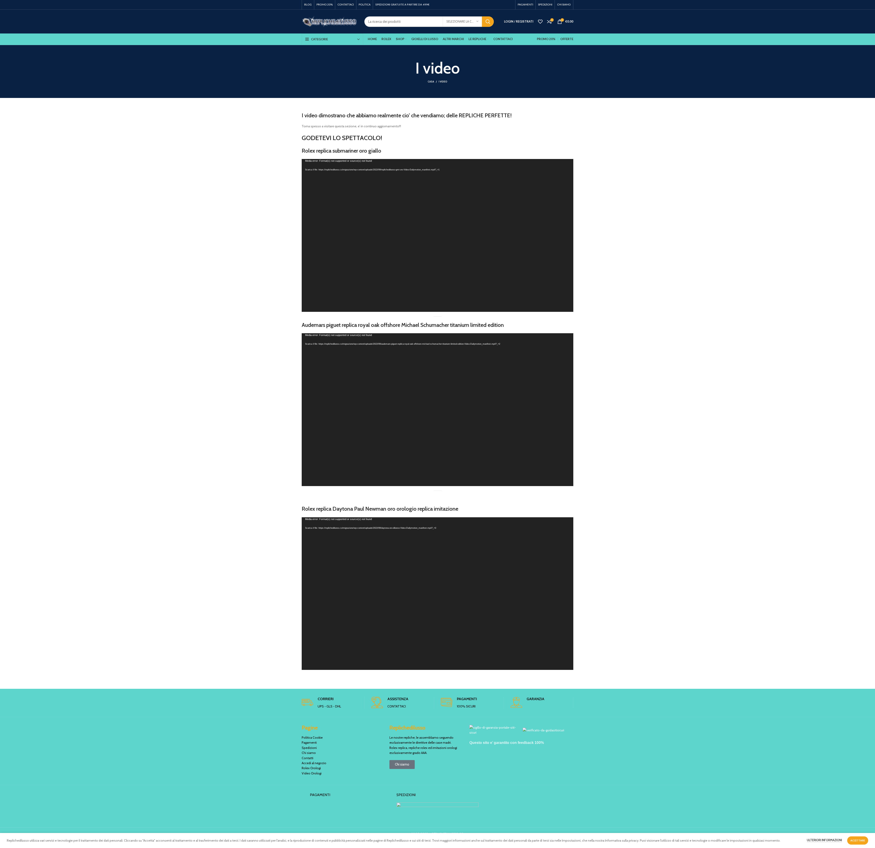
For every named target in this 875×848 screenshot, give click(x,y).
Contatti (307, 758)
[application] (437, 235)
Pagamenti (309, 742)
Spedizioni (309, 748)
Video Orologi (312, 773)
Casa (431, 81)
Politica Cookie (312, 737)
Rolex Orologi (311, 768)
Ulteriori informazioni (824, 840)
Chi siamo (309, 753)
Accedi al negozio (314, 763)
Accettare (857, 840)
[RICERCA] (488, 21)
